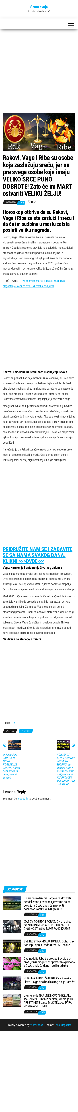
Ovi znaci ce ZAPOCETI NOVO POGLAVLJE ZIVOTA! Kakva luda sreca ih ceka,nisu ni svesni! (11, 766)
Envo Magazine (62, 1025)
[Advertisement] (39, 72)
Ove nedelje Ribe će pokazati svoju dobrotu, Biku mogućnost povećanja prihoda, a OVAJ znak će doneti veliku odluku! (49, 962)
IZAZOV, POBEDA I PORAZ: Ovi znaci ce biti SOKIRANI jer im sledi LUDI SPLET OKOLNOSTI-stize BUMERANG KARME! (47, 925)
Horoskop (26, 731)
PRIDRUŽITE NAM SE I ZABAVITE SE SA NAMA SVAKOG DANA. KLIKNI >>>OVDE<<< (37, 555)
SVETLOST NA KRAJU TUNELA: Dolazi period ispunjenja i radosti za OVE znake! (49, 943)
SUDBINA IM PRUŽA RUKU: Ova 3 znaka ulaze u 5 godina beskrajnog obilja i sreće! (49, 980)
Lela (33, 201)
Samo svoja (39, 7)
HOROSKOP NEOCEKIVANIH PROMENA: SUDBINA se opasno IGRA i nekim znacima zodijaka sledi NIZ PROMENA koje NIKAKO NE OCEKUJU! (65, 769)
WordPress (36, 1025)
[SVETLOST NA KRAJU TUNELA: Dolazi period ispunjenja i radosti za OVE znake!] (12, 946)
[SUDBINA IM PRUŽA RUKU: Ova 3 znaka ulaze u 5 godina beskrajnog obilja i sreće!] (12, 983)
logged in (23, 798)
